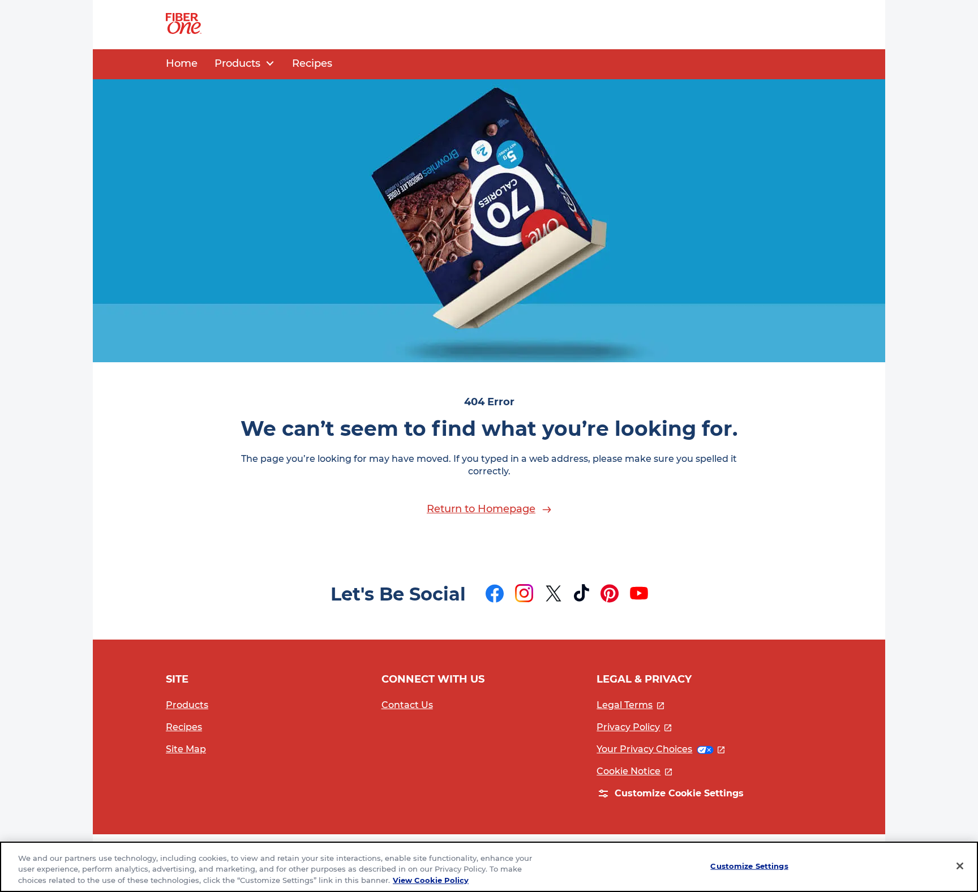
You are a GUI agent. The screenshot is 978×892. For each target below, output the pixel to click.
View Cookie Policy (431, 880)
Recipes (184, 727)
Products (187, 705)
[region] (489, 867)
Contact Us (407, 705)
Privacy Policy (634, 727)
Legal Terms (630, 705)
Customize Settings (749, 865)
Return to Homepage (481, 509)
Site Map (186, 749)
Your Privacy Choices (660, 749)
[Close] (959, 866)
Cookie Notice (634, 771)
